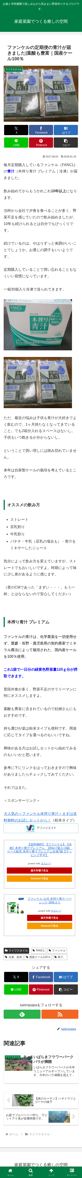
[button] (66, 142)
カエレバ (46, 863)
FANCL (40, 950)
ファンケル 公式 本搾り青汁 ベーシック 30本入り (50, 900)
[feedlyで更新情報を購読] (22, 1014)
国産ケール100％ (40, 957)
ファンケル (59, 950)
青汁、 (62, 957)
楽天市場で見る (39, 870)
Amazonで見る (39, 878)
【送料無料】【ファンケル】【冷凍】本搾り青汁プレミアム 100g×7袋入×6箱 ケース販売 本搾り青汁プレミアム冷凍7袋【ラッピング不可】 (40, 850)
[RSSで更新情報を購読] (59, 1014)
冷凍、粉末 (15, 957)
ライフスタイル (18, 950)
